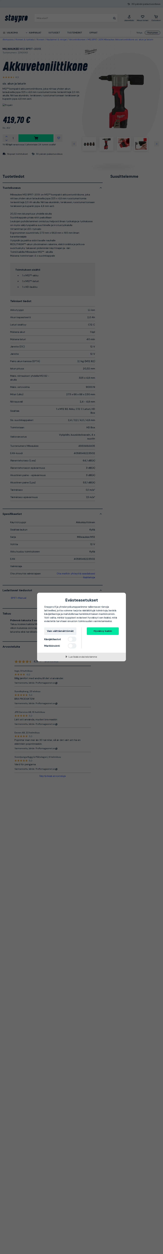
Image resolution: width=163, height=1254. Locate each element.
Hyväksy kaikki (103, 631)
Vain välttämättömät (60, 631)
